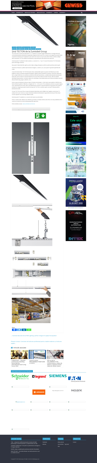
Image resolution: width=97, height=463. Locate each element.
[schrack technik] (39, 410)
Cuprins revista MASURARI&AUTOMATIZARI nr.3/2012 (37, 362)
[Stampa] (58, 410)
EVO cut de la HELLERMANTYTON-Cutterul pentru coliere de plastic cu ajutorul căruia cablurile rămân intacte (54, 363)
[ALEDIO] (58, 402)
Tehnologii (38, 49)
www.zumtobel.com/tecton (29, 103)
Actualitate (19, 47)
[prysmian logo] (20, 410)
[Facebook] (14, 330)
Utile (59, 446)
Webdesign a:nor (35, 459)
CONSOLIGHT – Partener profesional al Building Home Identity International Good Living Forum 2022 (19, 363)
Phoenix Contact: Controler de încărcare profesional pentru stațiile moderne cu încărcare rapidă (36, 342)
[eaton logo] (76, 375)
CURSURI (56, 12)
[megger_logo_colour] (20, 429)
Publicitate (45, 442)
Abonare (44, 444)
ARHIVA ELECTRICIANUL (30, 12)
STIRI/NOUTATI (19, 12)
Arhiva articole (41, 12)
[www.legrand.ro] (39, 375)
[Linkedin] (24, 330)
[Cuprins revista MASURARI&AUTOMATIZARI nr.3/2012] (37, 350)
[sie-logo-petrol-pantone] (58, 375)
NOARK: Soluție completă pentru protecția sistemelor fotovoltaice (25, 449)
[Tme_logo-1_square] (76, 410)
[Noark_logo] (76, 387)
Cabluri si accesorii (26, 47)
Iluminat (22, 49)
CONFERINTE (62, 12)
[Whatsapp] (29, 330)
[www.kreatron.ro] (20, 402)
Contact (74, 442)
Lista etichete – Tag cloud (63, 444)
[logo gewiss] (58, 387)
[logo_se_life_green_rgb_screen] (20, 375)
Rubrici (26, 49)
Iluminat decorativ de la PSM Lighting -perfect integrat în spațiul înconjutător (34, 335)
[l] (39, 387)
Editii (18, 49)
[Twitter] (19, 330)
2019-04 (14, 47)
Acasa (13, 12)
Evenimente (49, 12)
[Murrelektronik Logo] (39, 402)
